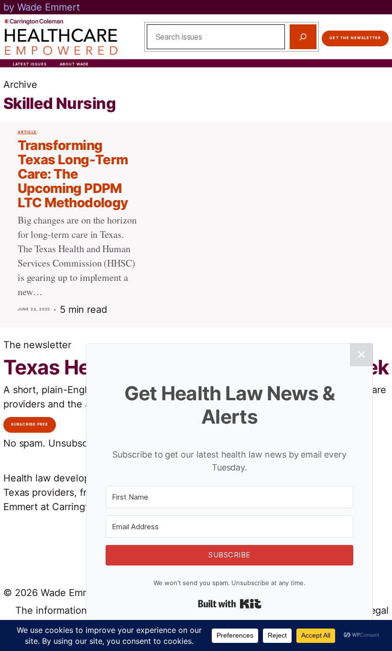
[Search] (303, 36)
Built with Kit (229, 603)
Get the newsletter (355, 38)
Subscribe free (30, 424)
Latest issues (30, 64)
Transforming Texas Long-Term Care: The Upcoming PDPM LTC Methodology (73, 174)
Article (27, 132)
